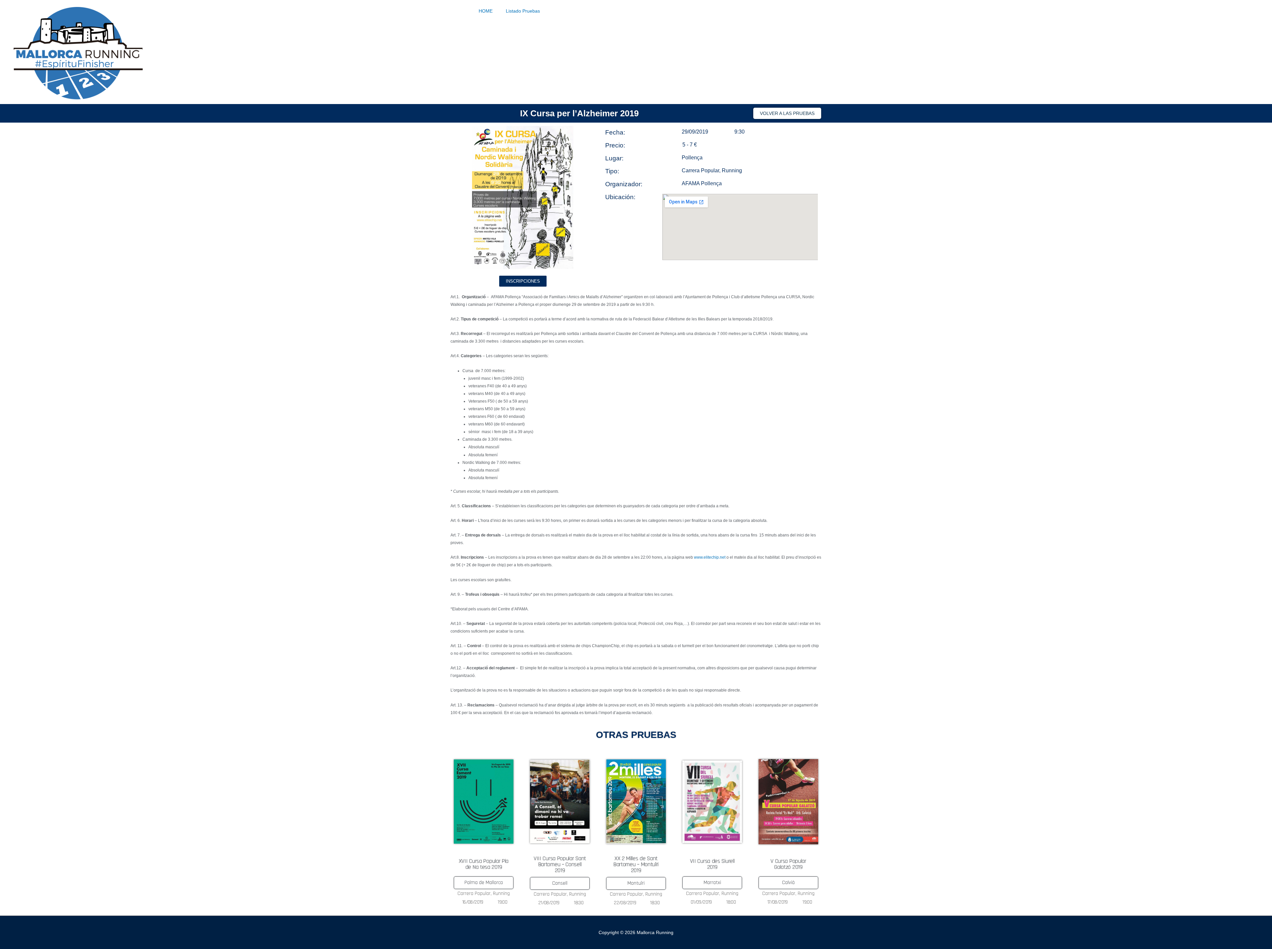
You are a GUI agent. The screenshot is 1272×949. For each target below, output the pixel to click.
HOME (486, 11)
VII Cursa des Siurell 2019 (712, 864)
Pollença (692, 157)
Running (732, 170)
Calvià (788, 882)
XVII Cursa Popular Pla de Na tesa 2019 (483, 864)
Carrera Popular (700, 170)
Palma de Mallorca (483, 882)
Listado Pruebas (523, 11)
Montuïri (636, 883)
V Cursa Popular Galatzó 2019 (788, 864)
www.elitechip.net (709, 557)
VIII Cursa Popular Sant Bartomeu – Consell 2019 (560, 864)
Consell (559, 883)
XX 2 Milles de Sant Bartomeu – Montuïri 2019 (636, 864)
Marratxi (712, 882)
